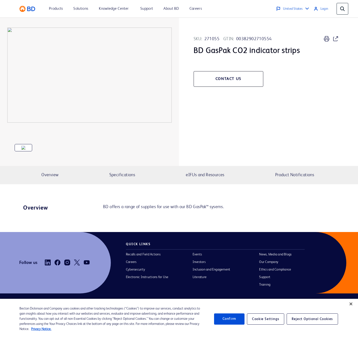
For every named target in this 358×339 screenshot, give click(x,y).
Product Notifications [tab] (294, 175)
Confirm (229, 318)
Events (197, 254)
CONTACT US (228, 79)
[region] (179, 319)
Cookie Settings (265, 319)
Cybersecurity (135, 269)
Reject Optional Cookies (312, 319)
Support (264, 277)
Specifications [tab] (122, 175)
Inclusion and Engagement (211, 269)
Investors (199, 262)
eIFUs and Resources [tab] (205, 175)
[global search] (342, 9)
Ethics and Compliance (275, 269)
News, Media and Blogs (275, 254)
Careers (131, 262)
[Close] (350, 303)
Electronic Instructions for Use (147, 277)
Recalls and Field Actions (143, 254)
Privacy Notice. (41, 329)
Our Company (268, 262)
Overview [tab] (49, 175)
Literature (200, 277)
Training (264, 284)
